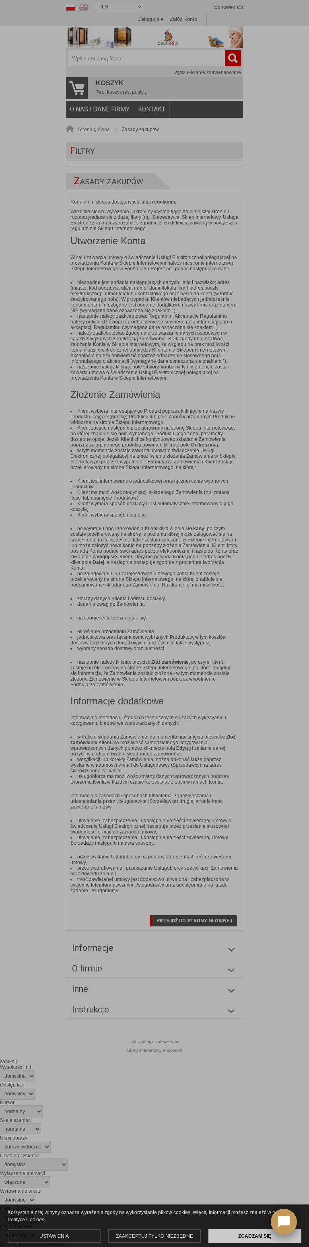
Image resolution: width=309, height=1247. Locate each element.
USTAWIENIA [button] (54, 1236)
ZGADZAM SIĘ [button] (254, 1236)
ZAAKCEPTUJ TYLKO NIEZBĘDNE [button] (154, 1236)
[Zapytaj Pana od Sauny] (284, 1222)
